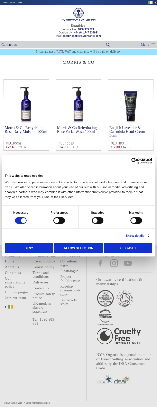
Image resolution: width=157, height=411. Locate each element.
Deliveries (40, 282)
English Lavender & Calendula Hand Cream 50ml (127, 132)
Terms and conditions (41, 275)
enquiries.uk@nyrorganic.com (82, 35)
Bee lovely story (68, 302)
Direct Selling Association (122, 359)
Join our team (15, 298)
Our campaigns (16, 292)
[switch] (59, 220)
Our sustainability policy (15, 282)
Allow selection (78, 248)
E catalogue (69, 271)
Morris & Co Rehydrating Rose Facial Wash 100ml (77, 130)
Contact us (9, 45)
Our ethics (13, 273)
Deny (29, 248)
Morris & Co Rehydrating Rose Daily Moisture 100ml (26, 130)
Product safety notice (44, 296)
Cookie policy (43, 267)
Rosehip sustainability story (70, 290)
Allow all (128, 248)
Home (9, 261)
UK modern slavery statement (42, 307)
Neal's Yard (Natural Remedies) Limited (30, 402)
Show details (135, 235)
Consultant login (12, 2)
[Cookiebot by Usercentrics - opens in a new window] (134, 161)
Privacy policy (44, 261)
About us (12, 267)
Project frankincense (70, 278)
